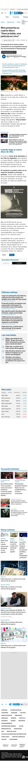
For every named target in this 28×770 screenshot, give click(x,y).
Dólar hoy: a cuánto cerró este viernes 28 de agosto (15, 347)
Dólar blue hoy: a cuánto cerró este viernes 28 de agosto (13, 580)
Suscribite (19, 263)
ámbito (3, 22)
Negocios (4, 718)
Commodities (17, 392)
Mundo (13, 721)
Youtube (17, 704)
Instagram (9, 704)
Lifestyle (22, 718)
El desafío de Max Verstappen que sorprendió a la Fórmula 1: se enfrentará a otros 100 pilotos (14, 305)
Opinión (13, 718)
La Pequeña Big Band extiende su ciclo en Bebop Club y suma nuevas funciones (18, 136)
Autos (21, 726)
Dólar (7, 17)
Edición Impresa (6, 723)
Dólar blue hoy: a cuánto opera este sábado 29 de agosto (13, 646)
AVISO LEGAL (5, 737)
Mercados (18, 715)
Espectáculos (10, 22)
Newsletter (23, 704)
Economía (16, 17)
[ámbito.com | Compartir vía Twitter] (20, 40)
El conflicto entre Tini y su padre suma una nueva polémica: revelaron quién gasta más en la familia (7, 489)
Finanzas (14, 713)
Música (19, 22)
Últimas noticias (15, 710)
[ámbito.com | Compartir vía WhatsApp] (16, 40)
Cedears (24, 392)
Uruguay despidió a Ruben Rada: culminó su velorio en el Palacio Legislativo (19, 502)
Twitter (2, 704)
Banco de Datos (6, 715)
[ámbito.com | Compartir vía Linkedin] (22, 40)
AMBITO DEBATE (22, 745)
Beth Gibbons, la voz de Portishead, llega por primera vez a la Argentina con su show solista (19, 513)
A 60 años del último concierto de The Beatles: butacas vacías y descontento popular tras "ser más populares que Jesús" (14, 65)
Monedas (3, 392)
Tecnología (18, 729)
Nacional (4, 721)
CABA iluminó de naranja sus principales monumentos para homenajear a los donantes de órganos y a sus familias (12, 319)
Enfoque (12, 9)
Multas (3, 739)
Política (23, 713)
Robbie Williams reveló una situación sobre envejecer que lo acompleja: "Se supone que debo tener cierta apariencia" (18, 142)
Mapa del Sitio (11, 731)
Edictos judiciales (18, 737)
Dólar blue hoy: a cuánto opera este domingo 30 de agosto (12, 327)
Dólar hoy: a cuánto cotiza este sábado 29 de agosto (11, 623)
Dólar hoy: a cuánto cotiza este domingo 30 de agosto (14, 547)
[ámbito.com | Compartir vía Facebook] (18, 40)
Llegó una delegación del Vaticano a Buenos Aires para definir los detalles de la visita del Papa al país (14, 297)
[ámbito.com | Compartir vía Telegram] (24, 40)
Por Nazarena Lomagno (6, 616)
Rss (2, 731)
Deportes (22, 721)
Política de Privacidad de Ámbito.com (13, 734)
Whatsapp (21, 704)
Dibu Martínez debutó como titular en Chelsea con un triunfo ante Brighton (15, 352)
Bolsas (10, 392)
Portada (4, 710)
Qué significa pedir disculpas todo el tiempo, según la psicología (14, 312)
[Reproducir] (4, 56)
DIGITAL (6, 745)
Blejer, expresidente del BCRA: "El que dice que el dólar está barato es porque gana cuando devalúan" (15, 341)
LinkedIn (13, 704)
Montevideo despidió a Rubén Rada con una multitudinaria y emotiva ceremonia (21, 488)
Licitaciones (13, 739)
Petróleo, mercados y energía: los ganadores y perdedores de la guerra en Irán (15, 359)
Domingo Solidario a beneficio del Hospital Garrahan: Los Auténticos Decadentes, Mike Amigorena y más (14, 71)
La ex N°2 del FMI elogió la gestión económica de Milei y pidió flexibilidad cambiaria (23, 549)
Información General (8, 726)
